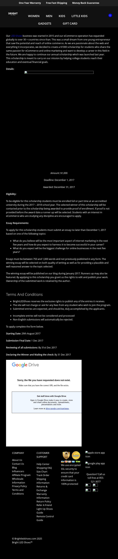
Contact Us (18, 463)
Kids (62, 16)
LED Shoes (16, 35)
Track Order (43, 475)
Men (49, 16)
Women (34, 16)
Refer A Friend (44, 505)
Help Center (43, 464)
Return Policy (44, 501)
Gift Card (70, 23)
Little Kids (79, 16)
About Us (17, 460)
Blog (14, 467)
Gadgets (44, 23)
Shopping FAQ (44, 467)
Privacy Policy (19, 486)
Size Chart (42, 471)
